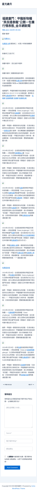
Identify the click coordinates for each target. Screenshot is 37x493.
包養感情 (8, 96)
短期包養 (11, 193)
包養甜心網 (6, 44)
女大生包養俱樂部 (28, 235)
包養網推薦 (9, 98)
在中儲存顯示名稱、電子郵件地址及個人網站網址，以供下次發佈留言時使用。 (18, 459)
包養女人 (7, 39)
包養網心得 (30, 253)
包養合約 (19, 81)
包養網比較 (23, 98)
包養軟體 (11, 312)
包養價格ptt (19, 153)
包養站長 (7, 131)
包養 (21, 188)
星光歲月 (7, 4)
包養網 (16, 98)
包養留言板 (26, 215)
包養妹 (12, 275)
